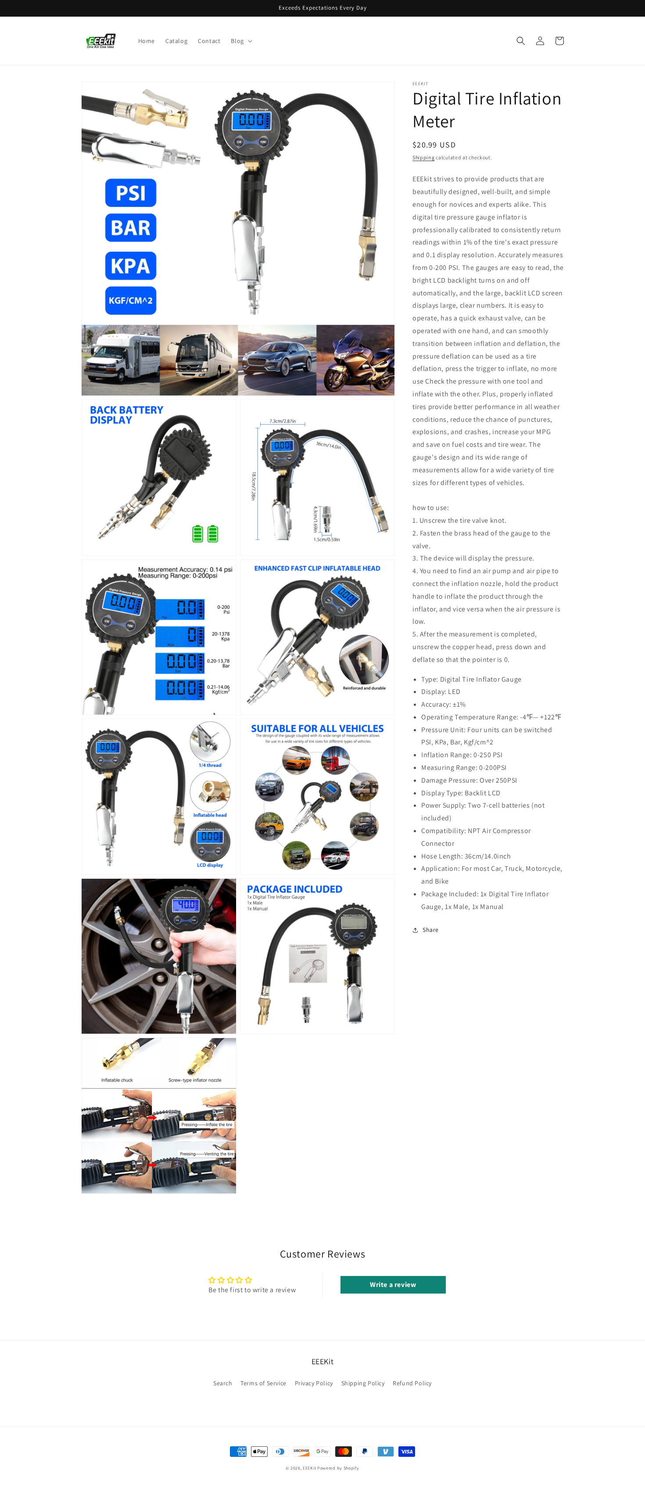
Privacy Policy (314, 1383)
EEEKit (309, 1468)
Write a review (393, 1284)
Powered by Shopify (338, 1468)
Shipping (423, 157)
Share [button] (431, 930)
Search (223, 1383)
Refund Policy (412, 1383)
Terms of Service (263, 1383)
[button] (240, 41)
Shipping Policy (363, 1383)
